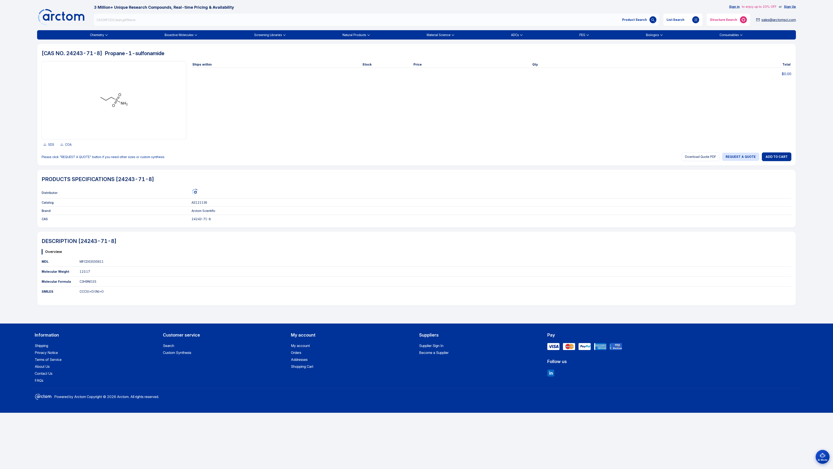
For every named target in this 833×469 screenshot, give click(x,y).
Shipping (41, 345)
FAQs (39, 380)
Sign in (734, 6)
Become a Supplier (434, 352)
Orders (296, 352)
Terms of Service (48, 359)
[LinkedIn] (550, 373)
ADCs (515, 35)
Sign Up (790, 6)
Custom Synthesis (177, 352)
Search (168, 345)
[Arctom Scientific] (195, 192)
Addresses (299, 359)
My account (300, 345)
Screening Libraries (268, 35)
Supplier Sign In (431, 345)
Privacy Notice (46, 352)
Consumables (729, 35)
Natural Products (354, 35)
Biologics (652, 35)
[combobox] (376, 20)
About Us (42, 366)
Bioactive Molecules (179, 35)
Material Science (439, 35)
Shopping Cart (302, 366)
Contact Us (43, 373)
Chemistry (97, 35)
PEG (582, 35)
